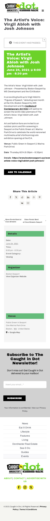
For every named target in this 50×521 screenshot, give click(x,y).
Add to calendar (19, 172)
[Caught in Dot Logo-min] (21, 3)
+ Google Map (14, 332)
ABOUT (8, 478)
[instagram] (25, 487)
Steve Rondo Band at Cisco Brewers (13, 220)
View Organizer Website (16, 276)
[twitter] (31, 487)
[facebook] (19, 487)
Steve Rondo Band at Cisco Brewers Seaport (32, 220)
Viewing (9, 257)
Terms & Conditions (28, 509)
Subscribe (14, 398)
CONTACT (19, 478)
